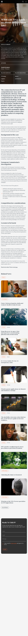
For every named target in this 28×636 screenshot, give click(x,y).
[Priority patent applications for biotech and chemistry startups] (14, 379)
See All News (5, 507)
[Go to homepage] (2, 1)
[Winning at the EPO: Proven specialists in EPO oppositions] (14, 491)
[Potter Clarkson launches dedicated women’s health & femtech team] (14, 293)
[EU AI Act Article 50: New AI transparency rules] (14, 351)
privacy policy (14, 543)
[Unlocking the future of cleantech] (14, 464)
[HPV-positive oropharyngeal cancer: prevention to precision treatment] (14, 437)
